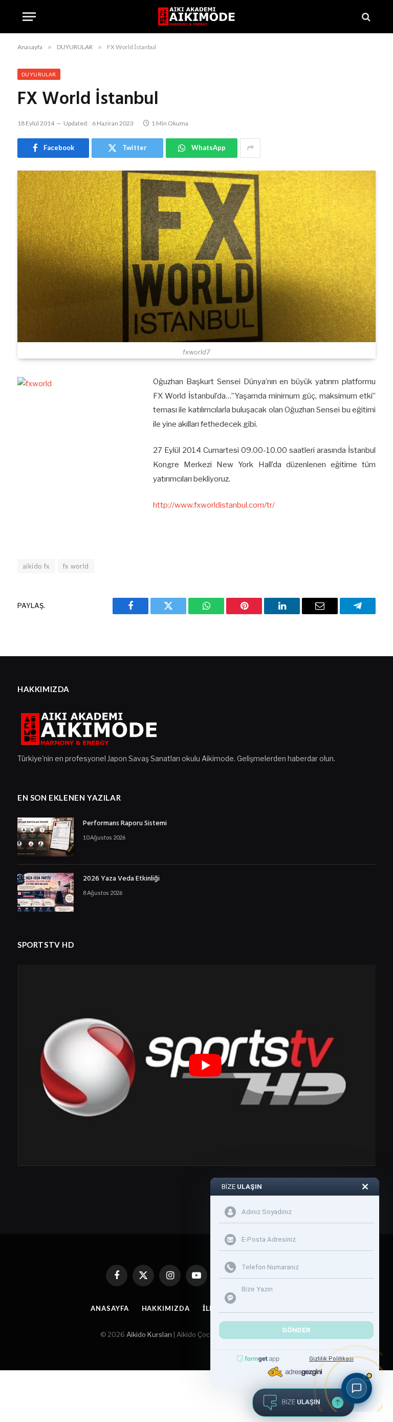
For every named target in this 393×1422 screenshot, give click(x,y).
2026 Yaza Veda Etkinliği (121, 879)
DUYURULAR (38, 74)
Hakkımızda (166, 1308)
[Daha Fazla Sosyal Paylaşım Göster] (250, 148)
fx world (76, 566)
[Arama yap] (365, 16)
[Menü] (29, 16)
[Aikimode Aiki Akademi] (196, 16)
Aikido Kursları (149, 1334)
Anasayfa (109, 1308)
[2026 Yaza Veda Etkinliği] (45, 892)
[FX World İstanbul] (196, 256)
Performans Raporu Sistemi (125, 824)
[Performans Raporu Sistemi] (45, 837)
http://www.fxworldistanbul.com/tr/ (214, 505)
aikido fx (36, 566)
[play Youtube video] (205, 1065)
